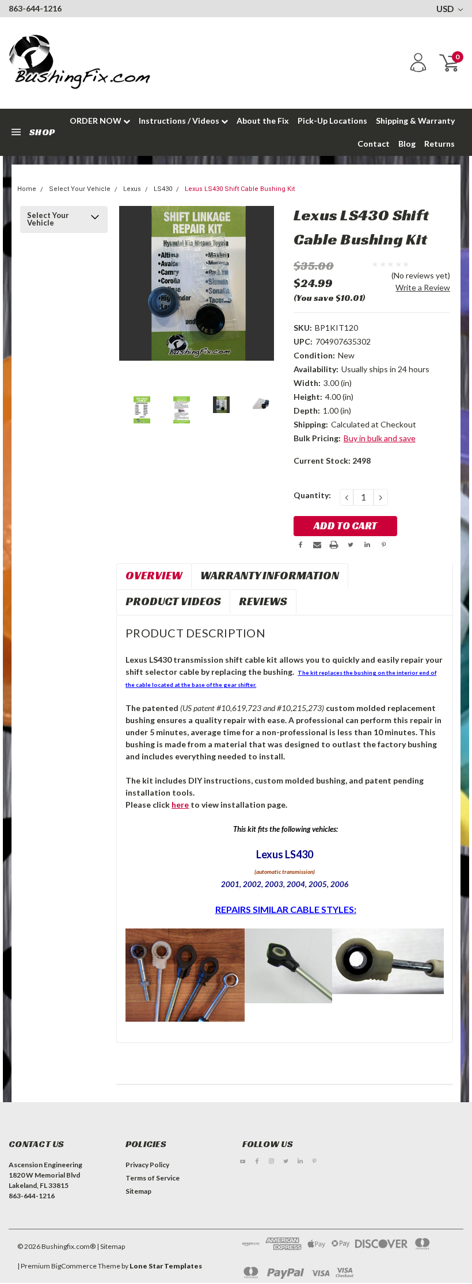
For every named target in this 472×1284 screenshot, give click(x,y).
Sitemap (138, 1191)
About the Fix (263, 120)
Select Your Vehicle (80, 189)
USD (445, 8)
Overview (153, 575)
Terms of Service (152, 1178)
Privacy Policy (147, 1164)
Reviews (263, 601)
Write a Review (422, 287)
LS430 (163, 189)
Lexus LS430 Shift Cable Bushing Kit (240, 189)
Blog (407, 143)
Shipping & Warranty (415, 120)
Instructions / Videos (180, 120)
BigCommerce (74, 1266)
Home (26, 189)
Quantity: (312, 495)
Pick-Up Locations (332, 120)
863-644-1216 (35, 8)
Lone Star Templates (166, 1266)
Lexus (132, 189)
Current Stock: (332, 460)
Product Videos (173, 601)
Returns (439, 143)
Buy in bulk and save (380, 438)
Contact (373, 143)
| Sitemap (111, 1246)
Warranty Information (269, 575)
